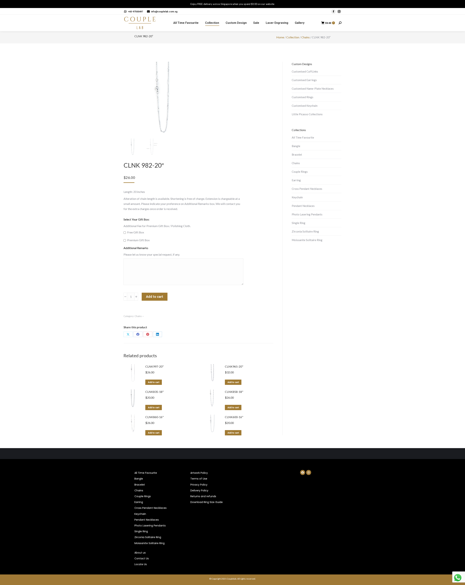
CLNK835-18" (154, 391)
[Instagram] (308, 472)
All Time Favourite (303, 137)
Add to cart (154, 296)
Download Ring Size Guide (206, 502)
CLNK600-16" (234, 417)
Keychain (297, 197)
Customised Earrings (304, 80)
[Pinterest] (147, 334)
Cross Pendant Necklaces (307, 188)
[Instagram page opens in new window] (339, 11)
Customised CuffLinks (305, 71)
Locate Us (140, 564)
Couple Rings (300, 171)
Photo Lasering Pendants (307, 214)
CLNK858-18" (234, 391)
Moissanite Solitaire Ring (307, 240)
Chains (305, 37)
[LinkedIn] (157, 334)
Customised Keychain (305, 105)
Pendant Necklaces (303, 205)
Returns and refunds (203, 496)
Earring (296, 180)
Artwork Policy (199, 473)
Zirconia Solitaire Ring (305, 231)
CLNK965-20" (234, 366)
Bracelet (297, 154)
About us (140, 552)
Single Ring (298, 223)
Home (280, 37)
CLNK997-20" (154, 366)
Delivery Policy (199, 490)
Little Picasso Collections (307, 114)
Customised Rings (302, 97)
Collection (292, 37)
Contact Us (141, 558)
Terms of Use (198, 478)
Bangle (296, 146)
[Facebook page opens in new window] (333, 11)
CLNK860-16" (154, 417)
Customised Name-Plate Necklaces (313, 88)
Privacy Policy (198, 484)
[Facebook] (137, 334)
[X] (128, 334)
